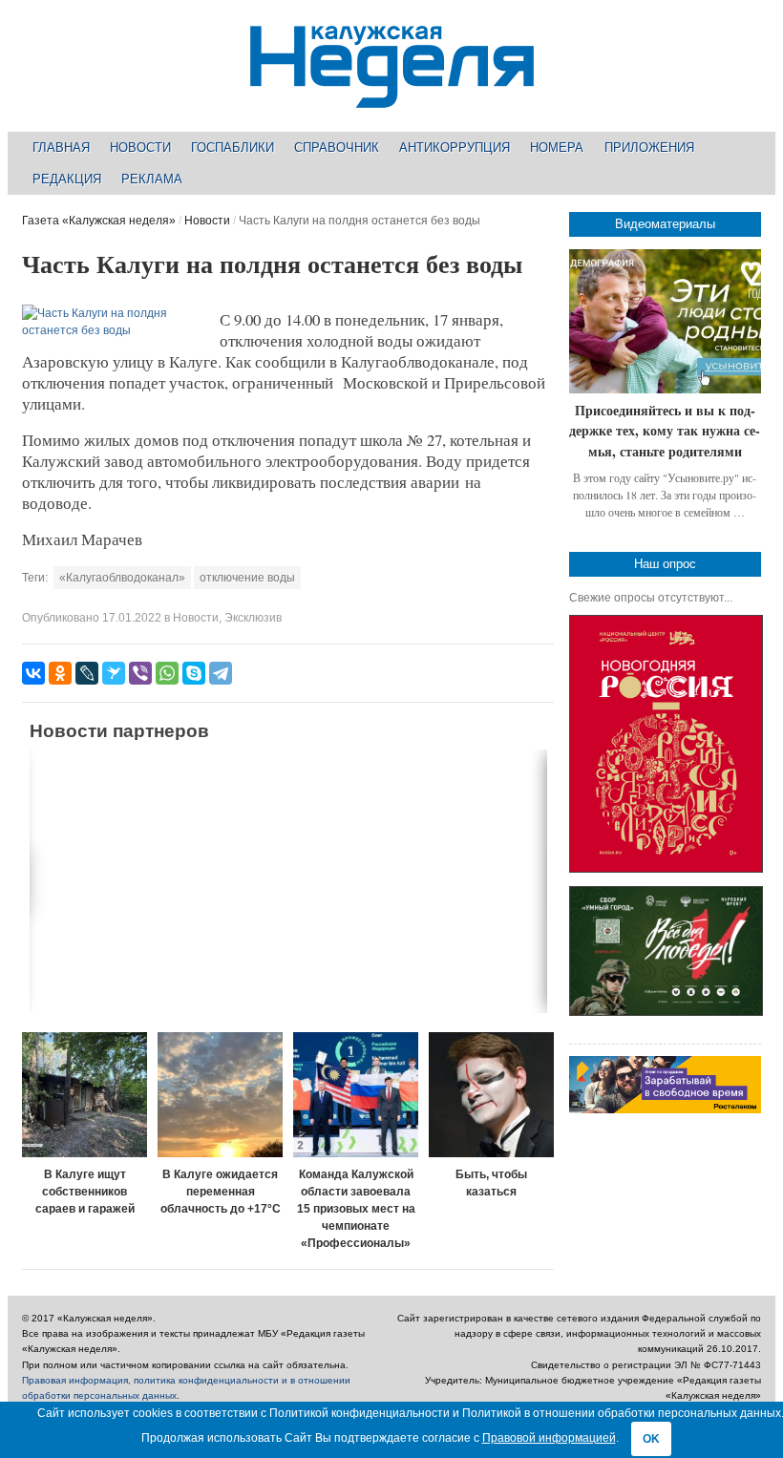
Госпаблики (232, 147)
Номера (556, 147)
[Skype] (193, 673)
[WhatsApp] (167, 673)
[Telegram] (220, 673)
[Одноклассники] (60, 673)
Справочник (336, 147)
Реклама (151, 179)
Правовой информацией (549, 1438)
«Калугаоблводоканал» (122, 577)
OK (651, 1439)
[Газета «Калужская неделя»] (392, 96)
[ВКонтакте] (33, 673)
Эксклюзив (253, 617)
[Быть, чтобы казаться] (491, 1094)
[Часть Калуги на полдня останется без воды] (115, 330)
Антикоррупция (454, 147)
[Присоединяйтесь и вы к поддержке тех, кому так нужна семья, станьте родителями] (665, 321)
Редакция (66, 179)
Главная (61, 147)
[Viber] (140, 673)
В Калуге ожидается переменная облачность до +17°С (220, 1191)
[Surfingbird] (113, 673)
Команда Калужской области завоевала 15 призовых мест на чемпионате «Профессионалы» (356, 1209)
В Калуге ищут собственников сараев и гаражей (85, 1191)
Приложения (649, 147)
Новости (140, 147)
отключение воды (247, 577)
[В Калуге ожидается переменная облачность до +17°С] (220, 1094)
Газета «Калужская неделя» (99, 220)
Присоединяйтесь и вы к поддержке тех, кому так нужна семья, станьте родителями (664, 430)
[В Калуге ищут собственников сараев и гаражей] (84, 1094)
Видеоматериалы (665, 224)
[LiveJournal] (86, 673)
